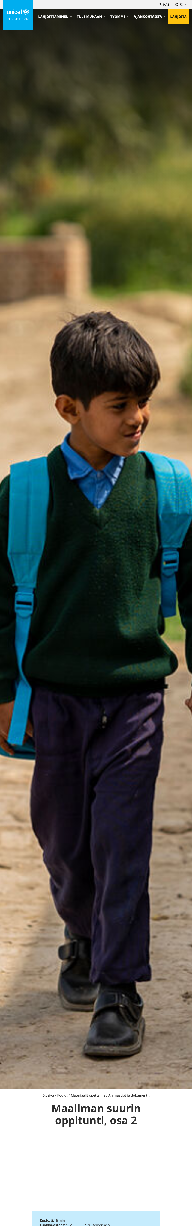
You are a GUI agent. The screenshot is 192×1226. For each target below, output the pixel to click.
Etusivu (48, 1095)
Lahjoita (178, 16)
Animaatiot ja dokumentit (129, 1095)
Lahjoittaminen (53, 16)
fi (181, 4)
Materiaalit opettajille (88, 1095)
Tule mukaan (89, 16)
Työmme (117, 16)
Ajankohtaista (148, 16)
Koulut (62, 1095)
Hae (166, 4)
